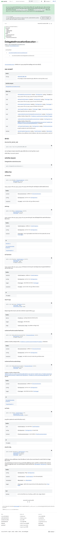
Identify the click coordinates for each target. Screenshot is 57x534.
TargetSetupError (9, 250)
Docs (11, 1)
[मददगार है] (50, 23)
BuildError (8, 243)
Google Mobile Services (42, 521)
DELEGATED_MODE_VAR (22, 76)
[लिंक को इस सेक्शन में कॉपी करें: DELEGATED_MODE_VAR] (19, 142)
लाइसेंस (16, 531)
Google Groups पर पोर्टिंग (24, 527)
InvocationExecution (14, 45)
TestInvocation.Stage (47, 109)
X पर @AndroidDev (23, 518)
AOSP (6, 23)
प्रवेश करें (54, 1)
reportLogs (20, 109)
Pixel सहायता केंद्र (41, 518)
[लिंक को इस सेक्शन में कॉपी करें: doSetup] (10, 206)
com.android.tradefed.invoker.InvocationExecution (18, 52)
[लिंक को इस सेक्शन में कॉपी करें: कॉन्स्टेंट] (10, 139)
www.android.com (41, 519)
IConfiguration (39, 94)
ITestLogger (47, 99)
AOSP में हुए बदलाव (39, 11)
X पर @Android (22, 516)
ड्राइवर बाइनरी (3, 525)
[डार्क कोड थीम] (51, 145)
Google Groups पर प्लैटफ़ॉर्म (24, 523)
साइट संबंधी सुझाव (25, 531)
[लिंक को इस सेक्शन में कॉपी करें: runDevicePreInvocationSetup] (21, 361)
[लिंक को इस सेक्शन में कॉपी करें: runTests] (10, 408)
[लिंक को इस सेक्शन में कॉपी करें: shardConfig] (12, 447)
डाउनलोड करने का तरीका (5, 519)
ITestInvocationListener (48, 126)
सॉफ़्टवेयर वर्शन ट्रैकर (41, 525)
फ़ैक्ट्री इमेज (3, 523)
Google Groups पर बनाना (24, 525)
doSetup (19, 99)
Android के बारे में (4, 531)
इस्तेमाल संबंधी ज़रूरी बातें (5, 518)
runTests (20, 126)
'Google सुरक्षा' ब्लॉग (23, 521)
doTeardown (20, 104)
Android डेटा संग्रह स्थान (5, 516)
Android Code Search (20, 1)
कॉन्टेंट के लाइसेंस (16, 506)
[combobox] (34, 1)
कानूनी (13, 531)
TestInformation (25, 99)
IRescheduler (49, 131)
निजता (20, 531)
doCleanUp (20, 94)
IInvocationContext (27, 94)
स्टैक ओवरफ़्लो (40, 523)
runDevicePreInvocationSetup (24, 119)
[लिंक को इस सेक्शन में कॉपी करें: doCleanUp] (11, 175)
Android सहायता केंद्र (41, 516)
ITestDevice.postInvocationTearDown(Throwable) (42, 116)
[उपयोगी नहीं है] (51, 23)
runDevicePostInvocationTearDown (25, 114)
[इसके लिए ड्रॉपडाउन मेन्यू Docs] (13, 1)
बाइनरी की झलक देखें (4, 521)
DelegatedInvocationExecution (12, 86)
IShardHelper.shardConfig (40, 464)
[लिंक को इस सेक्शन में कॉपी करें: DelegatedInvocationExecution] (22, 161)
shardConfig (20, 131)
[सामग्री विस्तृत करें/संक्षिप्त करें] (17, 26)
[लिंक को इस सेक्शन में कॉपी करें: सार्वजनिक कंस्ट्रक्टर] (17, 158)
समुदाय (9, 531)
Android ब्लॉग (22, 519)
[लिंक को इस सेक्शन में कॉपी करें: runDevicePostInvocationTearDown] (24, 330)
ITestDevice (25, 109)
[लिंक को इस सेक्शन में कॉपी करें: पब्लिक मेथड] (13, 172)
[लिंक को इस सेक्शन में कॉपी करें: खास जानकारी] (14, 69)
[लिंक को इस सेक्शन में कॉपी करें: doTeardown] (12, 254)
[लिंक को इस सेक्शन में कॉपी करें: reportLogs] (12, 299)
